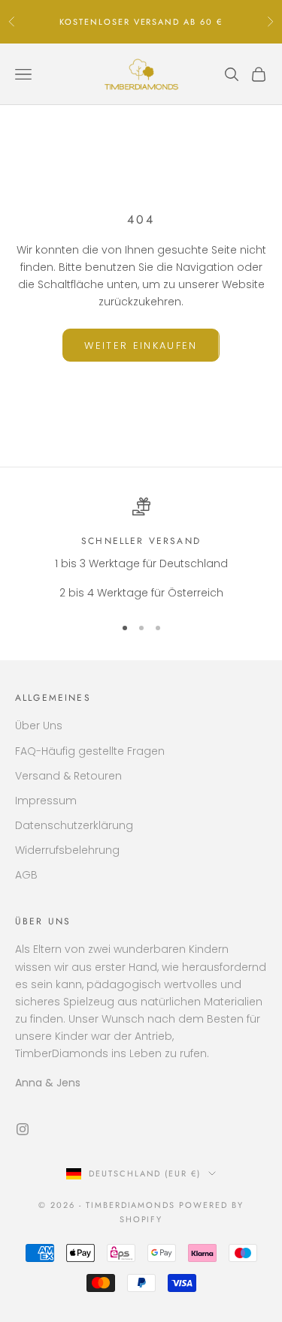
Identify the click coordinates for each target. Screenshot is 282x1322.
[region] (141, 549)
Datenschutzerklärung (74, 825)
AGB (26, 874)
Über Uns (38, 725)
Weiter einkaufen (140, 345)
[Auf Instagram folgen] (22, 1129)
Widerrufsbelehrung (67, 850)
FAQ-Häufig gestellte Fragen (90, 751)
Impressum (46, 800)
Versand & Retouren (68, 775)
